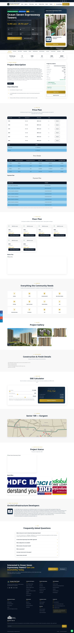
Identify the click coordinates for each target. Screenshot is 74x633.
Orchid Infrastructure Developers (14, 9)
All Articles (41, 592)
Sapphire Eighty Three (30, 587)
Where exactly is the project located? (24, 545)
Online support (42, 602)
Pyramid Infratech (56, 587)
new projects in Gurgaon (25, 79)
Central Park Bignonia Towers (12, 608)
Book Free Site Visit (28, 38)
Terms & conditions (29, 605)
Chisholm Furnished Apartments (58, 585)
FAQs (63, 51)
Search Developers (43, 612)
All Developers (55, 592)
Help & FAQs (42, 603)
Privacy (58, 631)
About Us (27, 602)
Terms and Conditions (63, 631)
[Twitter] (15, 587)
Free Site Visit (65, 4)
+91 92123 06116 (11, 1)
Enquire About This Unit (14, 235)
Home (22, 4)
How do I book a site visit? (22, 555)
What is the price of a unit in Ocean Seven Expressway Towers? (29, 533)
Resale (46, 4)
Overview (9, 51)
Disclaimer (28, 607)
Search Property (42, 609)
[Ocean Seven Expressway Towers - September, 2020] (22, 464)
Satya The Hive (28, 593)
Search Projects (42, 610)
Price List (14, 51)
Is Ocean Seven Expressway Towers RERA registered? (27, 539)
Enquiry (51, 4)
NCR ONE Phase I (10, 603)
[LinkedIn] (66, 1)
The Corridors (9, 605)
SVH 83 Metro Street (29, 584)
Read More (10, 83)
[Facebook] (60, 1)
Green (8, 607)
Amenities (25, 51)
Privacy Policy (28, 603)
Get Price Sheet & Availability (14, 38)
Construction (53, 51)
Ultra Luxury (31, 4)
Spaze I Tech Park (29, 585)
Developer (59, 51)
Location (47, 51)
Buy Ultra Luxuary (43, 589)
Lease (36, 4)
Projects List (42, 590)
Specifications (35, 51)
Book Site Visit (56, 95)
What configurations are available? (23, 542)
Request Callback (53, 569)
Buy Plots (41, 584)
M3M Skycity (9, 602)
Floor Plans (20, 51)
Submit (64, 626)
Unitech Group (55, 584)
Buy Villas (41, 585)
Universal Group (55, 590)
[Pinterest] (16, 587)
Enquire (57, 120)
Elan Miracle (28, 589)
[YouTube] (64, 1)
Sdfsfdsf (54, 589)
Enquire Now (55, 44)
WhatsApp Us (62, 569)
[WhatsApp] (72, 631)
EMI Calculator (41, 51)
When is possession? (20, 549)
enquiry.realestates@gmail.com (21, 1)
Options (26, 4)
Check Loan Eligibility (51, 400)
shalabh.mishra (56, 607)
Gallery (30, 51)
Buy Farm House (42, 587)
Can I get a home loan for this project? (24, 552)
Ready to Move (41, 4)
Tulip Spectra (28, 595)
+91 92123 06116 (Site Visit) (58, 603)
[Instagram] (62, 1)
